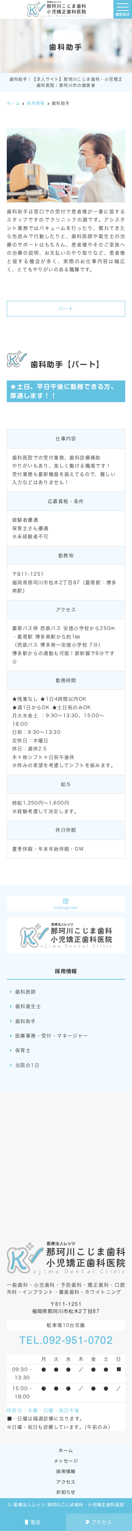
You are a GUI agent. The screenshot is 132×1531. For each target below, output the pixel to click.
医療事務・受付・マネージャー (51, 1035)
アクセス (102, 1522)
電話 (35, 1522)
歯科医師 (25, 991)
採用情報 (66, 1471)
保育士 (23, 1050)
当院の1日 (27, 1065)
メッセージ (66, 1461)
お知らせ (66, 1492)
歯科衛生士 (28, 1006)
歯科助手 (25, 1021)
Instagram (66, 907)
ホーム (66, 1450)
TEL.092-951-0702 (66, 1340)
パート (66, 308)
